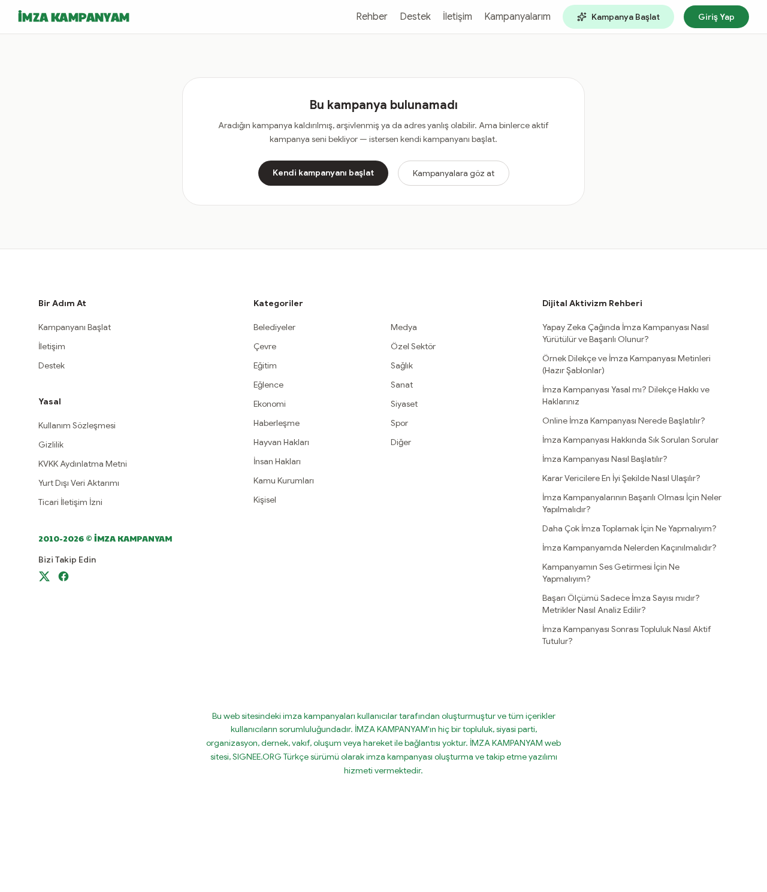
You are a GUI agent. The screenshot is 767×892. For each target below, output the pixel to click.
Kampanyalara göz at (453, 173)
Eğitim (265, 365)
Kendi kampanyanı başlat (323, 172)
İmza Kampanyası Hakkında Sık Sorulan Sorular (630, 439)
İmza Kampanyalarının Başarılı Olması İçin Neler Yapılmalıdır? (631, 503)
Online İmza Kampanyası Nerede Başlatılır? (623, 420)
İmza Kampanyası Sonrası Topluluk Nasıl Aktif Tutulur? (626, 635)
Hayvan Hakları (281, 442)
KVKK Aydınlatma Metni (82, 463)
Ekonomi (269, 403)
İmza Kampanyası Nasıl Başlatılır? (605, 458)
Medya (404, 327)
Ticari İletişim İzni (70, 502)
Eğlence (268, 384)
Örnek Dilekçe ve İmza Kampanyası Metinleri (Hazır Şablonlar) (626, 364)
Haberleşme (276, 423)
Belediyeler (274, 327)
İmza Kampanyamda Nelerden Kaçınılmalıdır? (629, 547)
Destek (415, 17)
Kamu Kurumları (283, 480)
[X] (44, 576)
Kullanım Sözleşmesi (77, 425)
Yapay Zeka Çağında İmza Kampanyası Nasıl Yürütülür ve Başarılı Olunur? (625, 333)
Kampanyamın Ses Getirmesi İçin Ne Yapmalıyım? (611, 572)
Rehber (372, 17)
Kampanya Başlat (625, 16)
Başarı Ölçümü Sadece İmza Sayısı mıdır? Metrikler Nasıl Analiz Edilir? (621, 603)
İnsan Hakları (277, 461)
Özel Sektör (413, 346)
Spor (399, 423)
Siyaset (404, 403)
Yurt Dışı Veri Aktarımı (78, 482)
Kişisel (264, 499)
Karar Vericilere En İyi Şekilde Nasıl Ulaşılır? (621, 478)
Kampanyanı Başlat (74, 327)
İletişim (457, 17)
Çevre (264, 346)
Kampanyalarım (517, 17)
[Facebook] (64, 576)
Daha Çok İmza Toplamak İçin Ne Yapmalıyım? (629, 528)
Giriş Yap (716, 16)
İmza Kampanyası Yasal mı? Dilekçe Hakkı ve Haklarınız (625, 395)
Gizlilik (51, 444)
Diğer (401, 442)
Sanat (402, 384)
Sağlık (402, 365)
